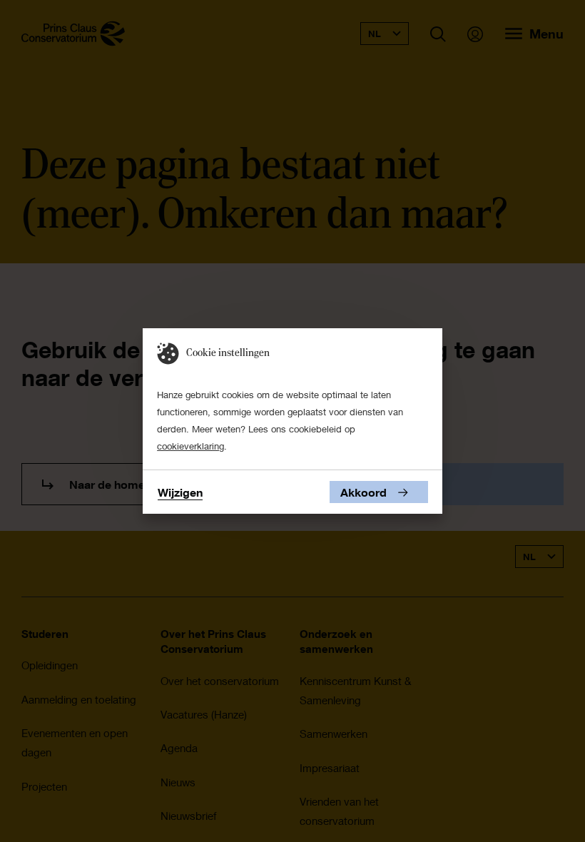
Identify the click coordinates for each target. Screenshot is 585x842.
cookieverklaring (190, 446)
